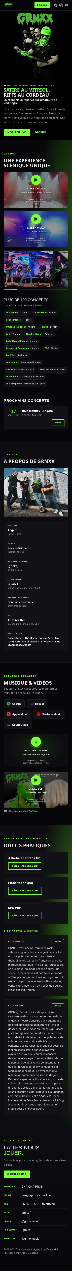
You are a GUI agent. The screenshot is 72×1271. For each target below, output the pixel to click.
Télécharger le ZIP (25, 866)
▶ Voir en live (16, 132)
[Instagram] (61, 5)
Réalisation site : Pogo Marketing (21, 1252)
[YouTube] (66, 5)
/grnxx (25, 1230)
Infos (58, 422)
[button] (36, 190)
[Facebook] (55, 5)
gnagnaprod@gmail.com (37, 1195)
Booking (42, 5)
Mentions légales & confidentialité (40, 1249)
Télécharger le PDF (25, 890)
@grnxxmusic (30, 1221)
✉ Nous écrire (16, 1174)
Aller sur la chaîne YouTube (23, 811)
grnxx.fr (26, 1212)
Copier (58, 942)
